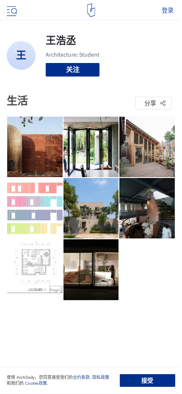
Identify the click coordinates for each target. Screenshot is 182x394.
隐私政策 (100, 377)
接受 (147, 380)
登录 (168, 10)
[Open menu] (11, 10)
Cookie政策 (36, 383)
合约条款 (81, 377)
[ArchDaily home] (91, 10)
